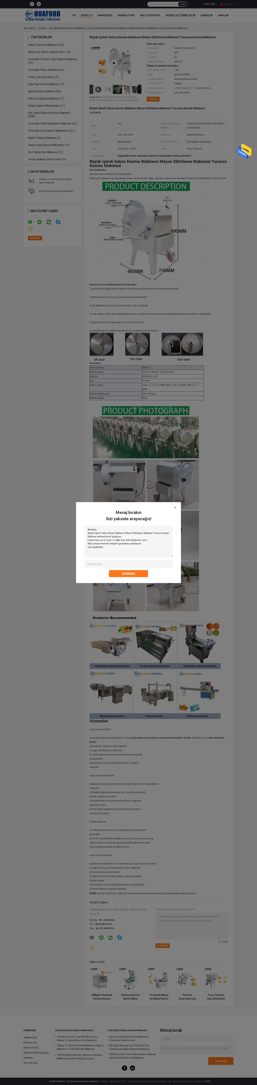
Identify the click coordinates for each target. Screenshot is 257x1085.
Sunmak (128, 573)
